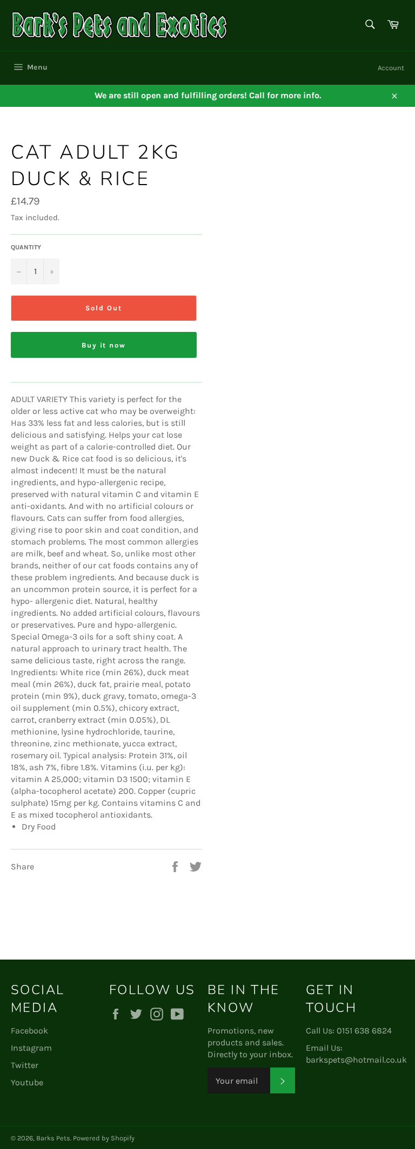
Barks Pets (53, 1138)
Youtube (27, 1082)
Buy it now (104, 345)
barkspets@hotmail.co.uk (356, 1060)
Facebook (29, 1030)
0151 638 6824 (364, 1030)
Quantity (26, 247)
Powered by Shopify (104, 1138)
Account (391, 68)
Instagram (31, 1048)
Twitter (24, 1065)
